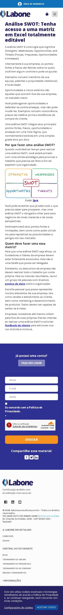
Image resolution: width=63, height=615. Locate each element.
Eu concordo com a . (23, 409)
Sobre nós (8, 536)
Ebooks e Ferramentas (14, 572)
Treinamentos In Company (17, 568)
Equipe (6, 540)
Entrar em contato (49, 516)
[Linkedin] (36, 457)
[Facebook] (27, 457)
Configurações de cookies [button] (18, 607)
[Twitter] (31, 457)
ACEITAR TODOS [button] (46, 607)
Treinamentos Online (14, 559)
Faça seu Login (32, 363)
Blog (5, 555)
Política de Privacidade (45, 594)
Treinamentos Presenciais (17, 564)
